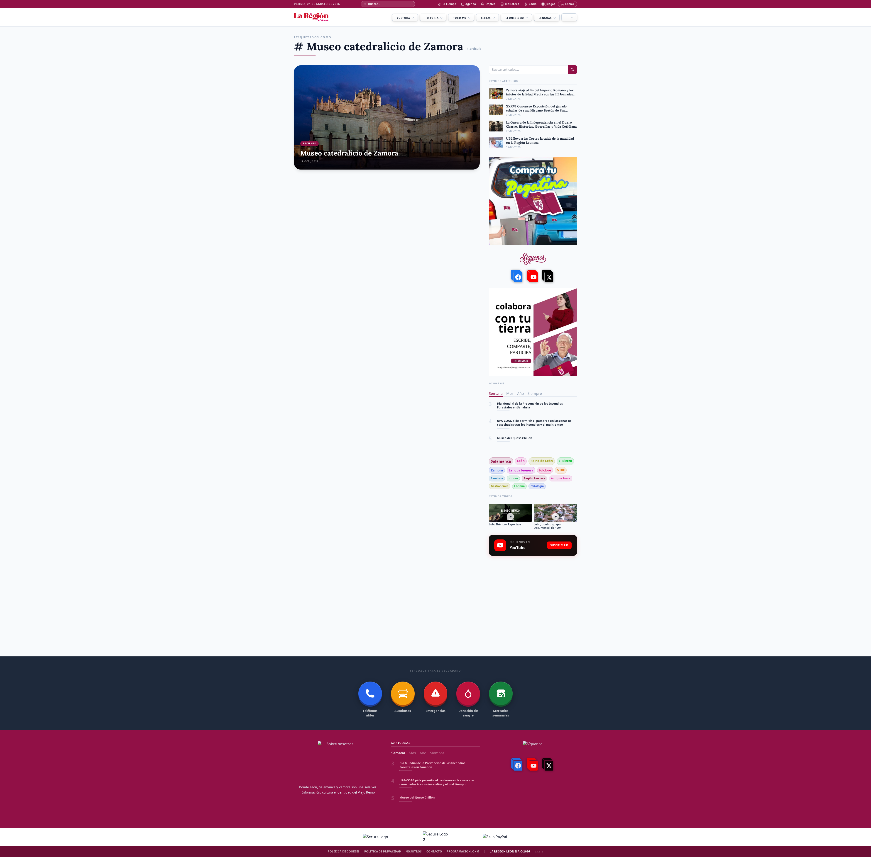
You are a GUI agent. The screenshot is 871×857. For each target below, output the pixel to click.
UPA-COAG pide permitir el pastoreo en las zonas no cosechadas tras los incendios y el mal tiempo (534, 405)
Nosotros (414, 851)
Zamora (497, 470)
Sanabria (497, 478)
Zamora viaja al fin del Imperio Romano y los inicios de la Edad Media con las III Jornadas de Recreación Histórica (536, 440)
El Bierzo (565, 461)
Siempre (535, 393)
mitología (537, 486)
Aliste (561, 470)
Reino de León (542, 461)
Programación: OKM (463, 851)
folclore (545, 470)
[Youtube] (532, 276)
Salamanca (501, 461)
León (521, 461)
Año (520, 393)
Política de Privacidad (382, 851)
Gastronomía (499, 486)
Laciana (519, 486)
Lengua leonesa (521, 470)
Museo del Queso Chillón (514, 421)
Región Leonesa (534, 478)
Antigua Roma (560, 478)
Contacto (434, 851)
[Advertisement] (533, 595)
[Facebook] (517, 276)
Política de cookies (344, 851)
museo (513, 478)
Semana (496, 393)
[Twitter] (548, 276)
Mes (510, 393)
